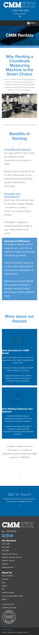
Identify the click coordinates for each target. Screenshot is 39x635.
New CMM (5, 547)
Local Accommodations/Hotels (12, 596)
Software (5, 564)
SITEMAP (4, 632)
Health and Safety (8, 593)
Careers (4, 586)
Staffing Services (7, 567)
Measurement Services (10, 554)
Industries (5, 579)
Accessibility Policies (22, 632)
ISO (3, 589)
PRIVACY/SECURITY (11, 632)
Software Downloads (9, 608)
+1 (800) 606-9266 (19, 11)
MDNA (4, 599)
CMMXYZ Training (8, 561)
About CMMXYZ (7, 576)
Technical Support (19, 14)
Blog (3, 583)
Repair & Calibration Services (12, 557)
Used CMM (6, 544)
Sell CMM (5, 551)
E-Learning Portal (8, 604)
